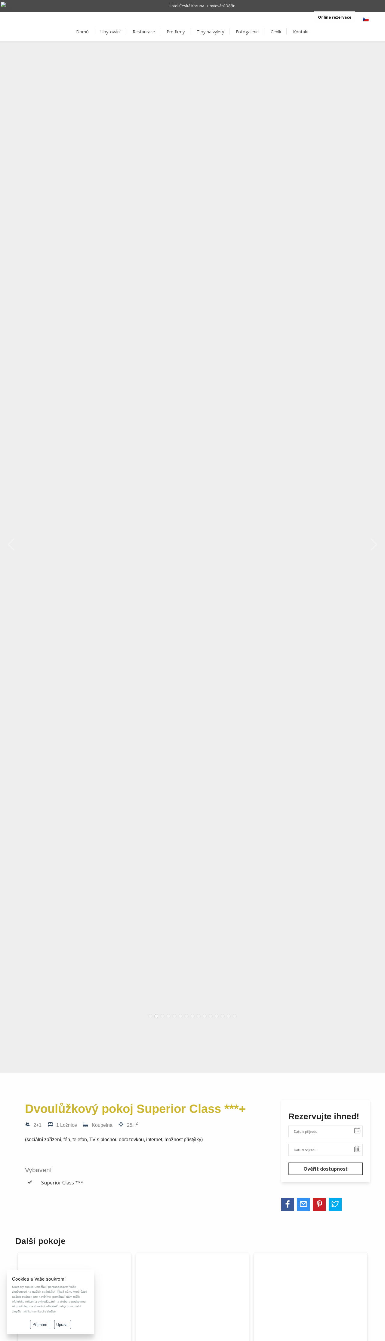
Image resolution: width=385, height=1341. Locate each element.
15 (235, 1016)
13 (223, 1016)
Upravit (62, 1324)
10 (205, 1016)
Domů (82, 32)
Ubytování (110, 32)
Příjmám (39, 1324)
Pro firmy (176, 32)
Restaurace (144, 32)
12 (217, 1016)
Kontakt (301, 32)
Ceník (276, 32)
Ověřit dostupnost (325, 1169)
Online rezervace (334, 17)
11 (211, 1016)
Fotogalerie (247, 32)
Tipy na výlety (210, 32)
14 (229, 1016)
